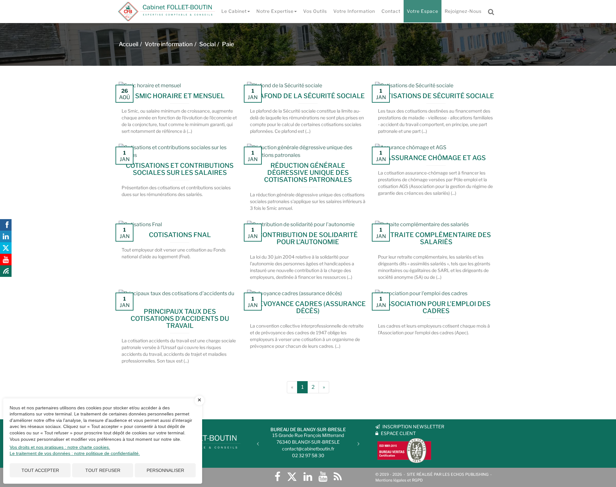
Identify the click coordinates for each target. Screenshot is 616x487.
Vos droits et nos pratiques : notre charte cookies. (60, 447)
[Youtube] (323, 477)
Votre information (354, 11)
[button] (256, 441)
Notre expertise (275, 11)
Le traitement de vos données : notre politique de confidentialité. (75, 453)
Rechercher (493, 11)
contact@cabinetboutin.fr (308, 448)
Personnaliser (165, 470)
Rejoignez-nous (463, 11)
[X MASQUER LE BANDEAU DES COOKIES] (199, 400)
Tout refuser (102, 470)
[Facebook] (277, 477)
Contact (390, 11)
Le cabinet (234, 11)
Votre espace (422, 11)
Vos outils (315, 11)
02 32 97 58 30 (308, 455)
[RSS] (338, 477)
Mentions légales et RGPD (399, 480)
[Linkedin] (308, 477)
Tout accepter (40, 470)
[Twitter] (292, 477)
